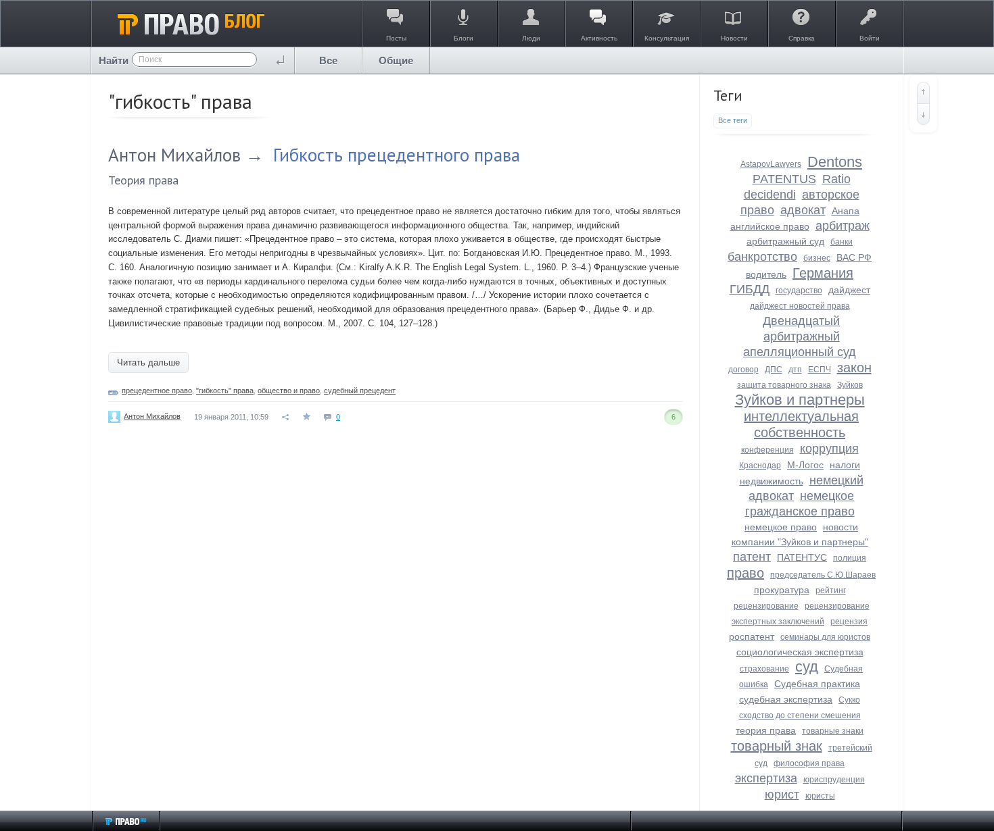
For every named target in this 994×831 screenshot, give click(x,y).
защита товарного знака (784, 385)
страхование (764, 669)
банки (841, 242)
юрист (782, 794)
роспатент (751, 636)
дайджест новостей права (800, 306)
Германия (822, 273)
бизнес (816, 258)
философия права (809, 763)
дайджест (849, 289)
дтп (795, 369)
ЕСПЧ (819, 369)
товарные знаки (832, 731)
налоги (845, 464)
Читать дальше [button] (148, 362)
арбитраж (842, 225)
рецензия (849, 621)
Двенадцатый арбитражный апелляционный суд (799, 336)
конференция (767, 450)
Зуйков (850, 385)
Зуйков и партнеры (800, 399)
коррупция (829, 448)
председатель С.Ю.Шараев (823, 575)
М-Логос (805, 464)
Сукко (849, 700)
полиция (849, 558)
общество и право (289, 390)
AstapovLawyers (770, 164)
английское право (769, 226)
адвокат (803, 210)
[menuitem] (328, 60)
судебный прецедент (360, 390)
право (745, 572)
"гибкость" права (225, 390)
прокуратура (781, 589)
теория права (766, 730)
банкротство (762, 256)
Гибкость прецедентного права (396, 154)
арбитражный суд (785, 241)
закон (854, 367)
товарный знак (776, 745)
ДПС (773, 369)
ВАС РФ (854, 257)
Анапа (845, 210)
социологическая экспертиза (799, 652)
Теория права (143, 180)
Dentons (834, 161)
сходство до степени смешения (800, 715)
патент (752, 556)
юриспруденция (834, 779)
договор (743, 369)
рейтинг (830, 590)
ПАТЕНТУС (802, 557)
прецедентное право (157, 390)
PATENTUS (784, 179)
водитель (766, 274)
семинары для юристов (825, 637)
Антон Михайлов (174, 154)
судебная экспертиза (785, 699)
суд (806, 666)
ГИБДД (750, 289)
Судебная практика (817, 683)
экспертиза (766, 778)
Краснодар (760, 465)
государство (799, 290)
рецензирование (766, 606)
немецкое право (780, 527)
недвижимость (771, 481)
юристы (820, 796)
